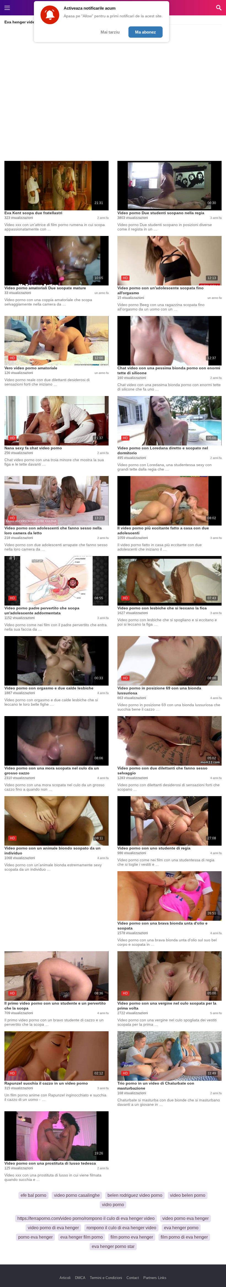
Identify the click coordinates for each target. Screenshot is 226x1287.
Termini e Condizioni (106, 1278)
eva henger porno (181, 1227)
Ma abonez (145, 32)
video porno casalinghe (77, 1195)
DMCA (80, 1278)
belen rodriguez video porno (134, 1195)
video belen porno (187, 1195)
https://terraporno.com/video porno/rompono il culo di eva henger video (86, 1218)
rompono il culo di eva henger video (121, 1227)
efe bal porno (33, 1195)
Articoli (65, 1278)
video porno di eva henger (53, 1227)
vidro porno (113, 1204)
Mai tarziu (110, 32)
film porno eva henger (132, 1237)
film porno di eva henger (184, 1237)
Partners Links (154, 1278)
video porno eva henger (185, 1218)
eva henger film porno (81, 1237)
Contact (133, 1278)
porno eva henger (35, 1237)
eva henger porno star (113, 1246)
